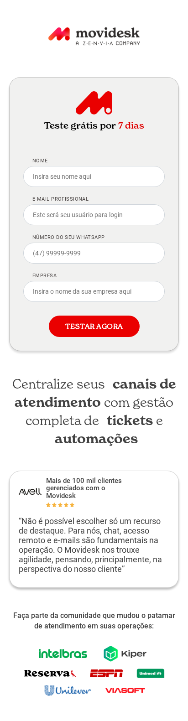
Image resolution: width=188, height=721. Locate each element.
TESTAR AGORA (94, 326)
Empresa (44, 276)
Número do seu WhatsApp (68, 237)
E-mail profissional (60, 199)
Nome (40, 161)
